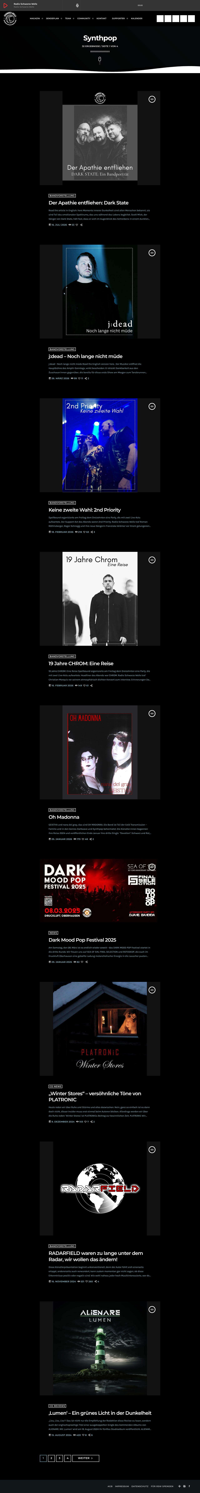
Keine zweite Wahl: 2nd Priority (85, 510)
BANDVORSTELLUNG (62, 195)
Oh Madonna (64, 817)
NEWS (53, 932)
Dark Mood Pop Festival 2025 (82, 940)
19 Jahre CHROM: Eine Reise (81, 663)
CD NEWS (55, 1086)
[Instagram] (168, 18)
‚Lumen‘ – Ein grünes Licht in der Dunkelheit (100, 1413)
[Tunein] (160, 18)
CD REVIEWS (57, 1406)
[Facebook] (175, 18)
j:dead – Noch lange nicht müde (85, 356)
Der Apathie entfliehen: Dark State (88, 203)
